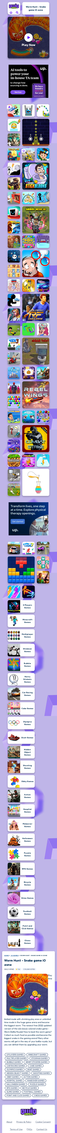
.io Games (15, 955)
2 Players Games (15, 1054)
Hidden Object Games (17, 1073)
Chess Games (40, 1095)
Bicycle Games (29, 1088)
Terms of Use (16, 1129)
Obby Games (13, 1077)
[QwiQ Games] (14, 6)
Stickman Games (39, 1058)
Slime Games (13, 1092)
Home (6, 955)
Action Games (30, 1077)
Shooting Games (41, 1073)
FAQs (29, 1129)
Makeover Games (35, 1080)
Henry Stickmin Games (36, 1062)
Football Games (32, 1092)
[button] (17, 12)
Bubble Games (14, 1062)
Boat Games (33, 1069)
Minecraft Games (37, 1054)
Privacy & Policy (23, 1122)
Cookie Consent (43, 1122)
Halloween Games (16, 1084)
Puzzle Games (37, 1084)
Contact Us (41, 1129)
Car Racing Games (16, 1066)
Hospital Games (14, 1080)
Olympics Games (15, 1069)
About (9, 1122)
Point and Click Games (18, 1095)
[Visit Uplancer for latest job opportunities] (28, 81)
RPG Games (12, 1088)
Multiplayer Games (17, 1058)
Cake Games (36, 1066)
